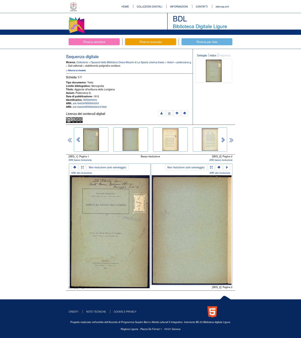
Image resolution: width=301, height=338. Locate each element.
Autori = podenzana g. (179, 62)
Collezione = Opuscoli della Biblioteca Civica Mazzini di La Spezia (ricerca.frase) (120, 62)
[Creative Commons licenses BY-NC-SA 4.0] (74, 119)
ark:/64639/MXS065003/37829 (90, 106)
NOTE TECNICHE (96, 311)
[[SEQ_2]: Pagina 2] (131, 139)
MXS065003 (90, 99)
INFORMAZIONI (179, 6)
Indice (213, 55)
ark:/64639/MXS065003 (86, 103)
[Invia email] (176, 113)
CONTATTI (202, 6)
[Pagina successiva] (226, 167)
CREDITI (73, 311)
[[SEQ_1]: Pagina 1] (91, 139)
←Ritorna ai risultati (76, 70)
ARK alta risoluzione (81, 172)
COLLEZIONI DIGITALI (149, 6)
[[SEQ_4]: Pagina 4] (210, 139)
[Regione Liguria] (73, 4)
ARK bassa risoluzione (80, 160)
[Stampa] (184, 113)
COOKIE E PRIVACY (125, 311)
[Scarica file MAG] (169, 113)
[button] (78, 139)
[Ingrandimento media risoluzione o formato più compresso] (82, 167)
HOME (125, 6)
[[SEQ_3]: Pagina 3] (170, 139)
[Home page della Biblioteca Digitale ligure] (76, 17)
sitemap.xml (222, 6)
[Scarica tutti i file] (161, 113)
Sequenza (224, 55)
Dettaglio (202, 55)
